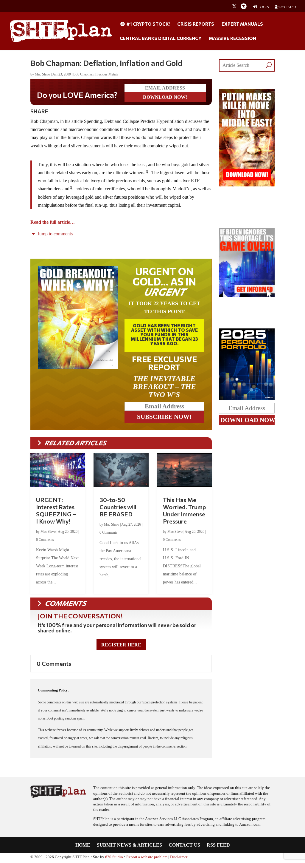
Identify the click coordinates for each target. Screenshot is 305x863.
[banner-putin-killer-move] (246, 184)
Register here (121, 644)
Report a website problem (146, 857)
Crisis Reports (195, 24)
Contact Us (184, 845)
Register (287, 7)
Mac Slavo (42, 74)
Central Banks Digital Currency (160, 38)
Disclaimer (178, 857)
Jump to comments (54, 233)
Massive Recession (232, 38)
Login (263, 7)
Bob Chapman (83, 74)
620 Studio (114, 857)
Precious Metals (106, 74)
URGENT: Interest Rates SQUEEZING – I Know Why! (56, 510)
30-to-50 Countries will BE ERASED (117, 507)
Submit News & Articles (129, 845)
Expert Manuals (242, 24)
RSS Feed (218, 845)
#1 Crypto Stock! (147, 24)
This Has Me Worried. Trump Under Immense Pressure (184, 510)
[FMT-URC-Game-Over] (246, 295)
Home (82, 845)
